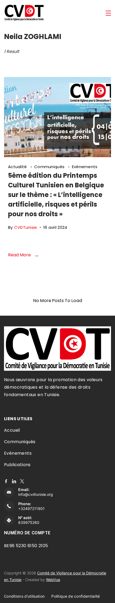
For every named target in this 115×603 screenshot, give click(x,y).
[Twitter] (22, 481)
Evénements (85, 166)
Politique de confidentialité (75, 596)
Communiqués (50, 166)
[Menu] (108, 13)
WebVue (53, 579)
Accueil (12, 430)
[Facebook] (6, 481)
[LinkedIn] (14, 481)
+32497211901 (31, 508)
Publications (17, 465)
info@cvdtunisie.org (35, 494)
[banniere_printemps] (57, 155)
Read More (19, 255)
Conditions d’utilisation (24, 596)
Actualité (18, 166)
